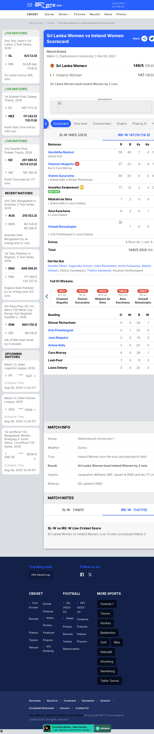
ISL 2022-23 (67, 607)
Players (48, 640)
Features (48, 632)
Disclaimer (88, 700)
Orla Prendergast (60, 330)
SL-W (73, 135)
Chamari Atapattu (63, 164)
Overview (80, 123)
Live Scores (33, 605)
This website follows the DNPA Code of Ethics (56, 715)
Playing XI (140, 123)
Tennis (105, 613)
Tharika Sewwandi (98, 270)
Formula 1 (106, 604)
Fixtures (79, 14)
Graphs (122, 123)
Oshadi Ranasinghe (62, 226)
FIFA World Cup (40, 574)
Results (95, 14)
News (108, 14)
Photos (121, 14)
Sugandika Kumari (80, 265)
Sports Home (36, 23)
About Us (52, 700)
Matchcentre (68, 648)
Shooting (106, 661)
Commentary (102, 123)
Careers (65, 708)
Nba (117, 642)
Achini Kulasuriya (128, 265)
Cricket (32, 14)
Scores (49, 14)
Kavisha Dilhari (57, 265)
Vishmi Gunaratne (61, 176)
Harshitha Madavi (61, 152)
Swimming (107, 671)
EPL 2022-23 (81, 607)
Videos (33, 632)
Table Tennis (109, 680)
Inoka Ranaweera (105, 265)
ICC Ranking (48, 648)
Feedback (70, 700)
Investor (105, 700)
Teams (33, 640)
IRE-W (134, 135)
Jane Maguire (58, 337)
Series (63, 14)
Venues (33, 647)
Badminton (108, 632)
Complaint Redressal (41, 708)
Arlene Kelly (56, 345)
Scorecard (61, 123)
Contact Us (82, 708)
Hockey (105, 623)
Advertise (35, 700)
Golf (103, 642)
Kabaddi (106, 652)
